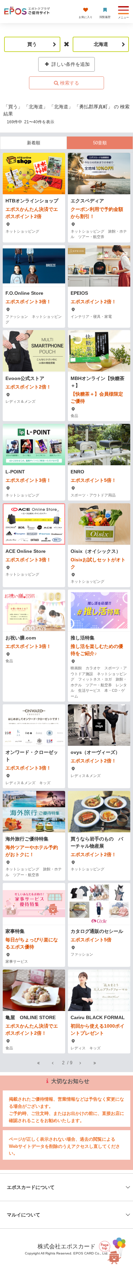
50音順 (100, 142)
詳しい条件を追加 (70, 64)
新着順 (33, 142)
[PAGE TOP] (113, 1249)
